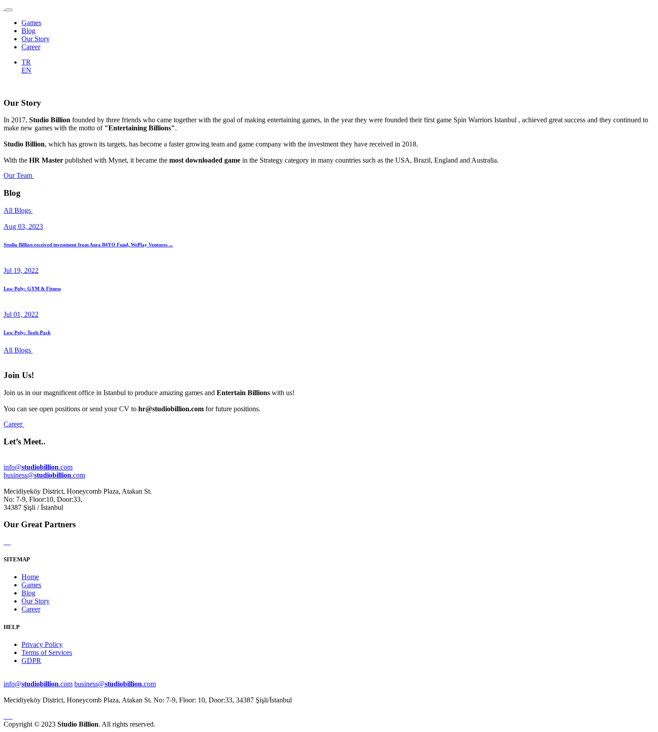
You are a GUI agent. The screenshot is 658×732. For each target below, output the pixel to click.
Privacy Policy (42, 644)
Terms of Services (46, 652)
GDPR (31, 660)
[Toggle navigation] (9, 10)
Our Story (35, 39)
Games (31, 22)
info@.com (38, 467)
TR (26, 62)
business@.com (44, 475)
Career (30, 47)
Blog (28, 30)
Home (30, 577)
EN (26, 70)
